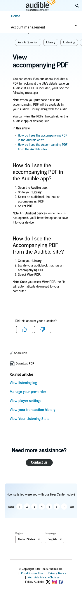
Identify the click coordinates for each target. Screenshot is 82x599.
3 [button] (34, 506)
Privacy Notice (57, 573)
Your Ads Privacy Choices (43, 577)
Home (15, 16)
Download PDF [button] (24, 363)
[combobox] (28, 539)
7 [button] (64, 506)
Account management (28, 27)
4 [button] (41, 506)
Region (19, 533)
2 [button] (27, 506)
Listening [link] (69, 42)
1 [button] (19, 506)
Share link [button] (20, 353)
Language (50, 533)
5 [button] (49, 506)
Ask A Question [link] (28, 42)
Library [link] (50, 42)
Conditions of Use (32, 573)
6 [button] (57, 506)
